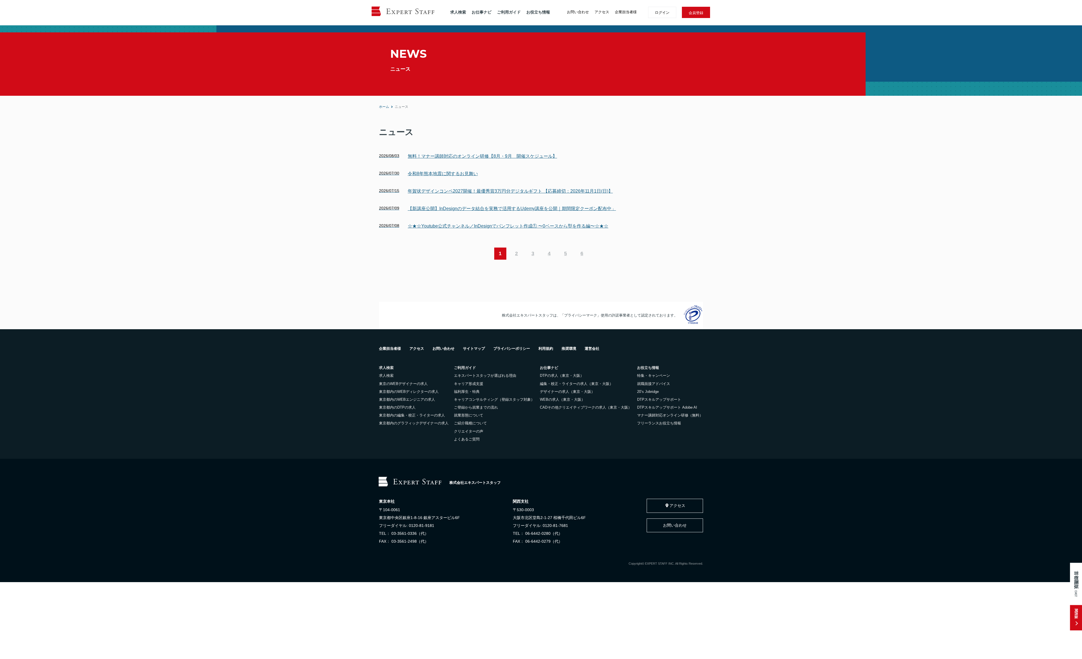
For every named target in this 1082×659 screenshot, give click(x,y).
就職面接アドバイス (653, 384)
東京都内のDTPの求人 (397, 407)
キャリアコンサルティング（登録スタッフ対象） (494, 399)
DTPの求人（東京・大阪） (562, 375)
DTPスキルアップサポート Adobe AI (667, 407)
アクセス (602, 12)
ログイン (662, 12)
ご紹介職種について (470, 423)
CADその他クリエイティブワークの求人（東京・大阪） (586, 407)
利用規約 (545, 348)
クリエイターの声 (468, 431)
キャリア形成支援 (468, 384)
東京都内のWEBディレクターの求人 (409, 391)
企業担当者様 (626, 12)
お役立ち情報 (538, 12)
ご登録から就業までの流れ (476, 407)
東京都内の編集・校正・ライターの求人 (412, 415)
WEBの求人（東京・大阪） (562, 399)
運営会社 (592, 348)
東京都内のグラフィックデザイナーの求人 (414, 423)
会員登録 (696, 13)
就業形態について (468, 415)
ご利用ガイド (509, 12)
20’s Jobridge (648, 391)
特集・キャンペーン (653, 375)
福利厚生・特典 (467, 391)
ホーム (384, 107)
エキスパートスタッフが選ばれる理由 (485, 375)
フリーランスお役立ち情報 (659, 423)
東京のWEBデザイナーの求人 (403, 384)
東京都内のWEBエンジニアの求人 (407, 399)
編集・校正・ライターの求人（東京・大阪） (576, 384)
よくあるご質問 (467, 439)
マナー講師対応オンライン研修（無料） (670, 415)
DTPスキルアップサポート (659, 399)
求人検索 (458, 12)
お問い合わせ (578, 12)
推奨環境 (569, 348)
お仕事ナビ (481, 12)
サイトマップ (474, 348)
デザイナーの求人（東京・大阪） (567, 391)
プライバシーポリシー (511, 348)
